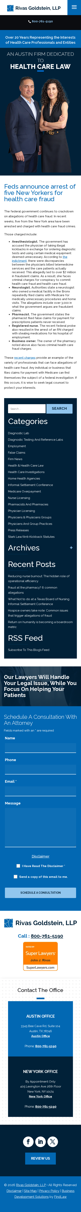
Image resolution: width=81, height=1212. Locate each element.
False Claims (16, 452)
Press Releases (18, 530)
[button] (77, 1183)
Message (13, 803)
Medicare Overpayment (24, 491)
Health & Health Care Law (26, 465)
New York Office (40, 1096)
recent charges (25, 357)
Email (11, 781)
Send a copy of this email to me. (43, 877)
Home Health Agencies (24, 478)
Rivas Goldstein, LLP (31, 1185)
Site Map (30, 1191)
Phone (10, 760)
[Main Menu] (74, 7)
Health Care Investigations (26, 472)
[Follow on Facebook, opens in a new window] (28, 1141)
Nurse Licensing (19, 498)
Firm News (15, 459)
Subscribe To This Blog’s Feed (28, 650)
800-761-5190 (42, 21)
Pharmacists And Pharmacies (28, 504)
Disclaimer (41, 856)
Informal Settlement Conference (30, 485)
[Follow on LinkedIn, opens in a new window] (40, 1141)
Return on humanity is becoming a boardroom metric (40, 624)
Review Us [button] (40, 1158)
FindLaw (60, 1197)
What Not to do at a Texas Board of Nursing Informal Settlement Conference (38, 601)
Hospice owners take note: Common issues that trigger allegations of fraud (38, 613)
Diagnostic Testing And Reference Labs (35, 439)
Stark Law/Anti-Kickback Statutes (31, 537)
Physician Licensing (21, 511)
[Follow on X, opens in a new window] (52, 1141)
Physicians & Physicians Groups (29, 517)
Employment (17, 446)
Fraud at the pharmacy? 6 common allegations (32, 590)
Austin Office (40, 1036)
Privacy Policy (49, 1191)
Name (10, 738)
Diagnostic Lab (18, 433)
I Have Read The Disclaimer (43, 866)
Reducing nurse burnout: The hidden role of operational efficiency (38, 578)
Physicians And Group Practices (30, 524)
